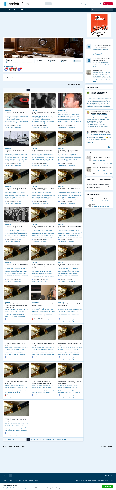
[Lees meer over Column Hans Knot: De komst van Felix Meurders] (43, 100)
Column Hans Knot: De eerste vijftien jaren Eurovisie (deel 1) (43, 189)
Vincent (62, 125)
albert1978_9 (97, 186)
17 (40, 90)
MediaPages (93, 187)
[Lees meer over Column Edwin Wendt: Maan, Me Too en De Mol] (16, 370)
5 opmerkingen (71, 203)
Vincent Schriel (62, 110)
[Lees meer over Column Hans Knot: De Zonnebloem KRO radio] (16, 408)
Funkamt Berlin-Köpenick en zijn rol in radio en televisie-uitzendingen (100, 112)
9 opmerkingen (44, 397)
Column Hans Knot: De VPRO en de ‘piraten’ (42, 151)
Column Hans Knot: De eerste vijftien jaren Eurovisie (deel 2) (16, 189)
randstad (103, 186)
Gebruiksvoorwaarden (41, 488)
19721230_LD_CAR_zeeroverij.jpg (102, 168)
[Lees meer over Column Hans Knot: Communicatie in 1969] (70, 252)
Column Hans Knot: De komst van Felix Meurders (43, 113)
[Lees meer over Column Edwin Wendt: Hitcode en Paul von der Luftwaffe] (43, 292)
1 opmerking (17, 241)
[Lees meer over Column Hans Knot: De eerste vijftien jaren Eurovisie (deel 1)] (43, 176)
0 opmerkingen (17, 127)
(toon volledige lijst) (105, 179)
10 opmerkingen (19, 397)
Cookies (31, 480)
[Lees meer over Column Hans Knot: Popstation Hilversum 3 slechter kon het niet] (43, 370)
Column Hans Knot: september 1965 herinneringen (69, 304)
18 (43, 90)
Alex (96, 160)
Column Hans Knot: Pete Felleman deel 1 (16, 265)
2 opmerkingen (17, 203)
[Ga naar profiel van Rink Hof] (88, 112)
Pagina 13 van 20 (61, 90)
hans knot (9, 125)
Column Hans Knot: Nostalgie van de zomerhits (16, 113)
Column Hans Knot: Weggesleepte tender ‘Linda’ (15, 151)
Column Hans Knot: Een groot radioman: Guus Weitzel (14, 227)
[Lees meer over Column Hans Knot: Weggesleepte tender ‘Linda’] (16, 138)
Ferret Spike (90, 186)
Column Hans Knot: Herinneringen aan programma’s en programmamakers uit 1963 (43, 265)
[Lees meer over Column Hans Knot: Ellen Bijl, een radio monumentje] (70, 370)
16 (37, 90)
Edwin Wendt (35, 302)
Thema (10, 480)
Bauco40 (99, 187)
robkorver (97, 80)
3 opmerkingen (71, 127)
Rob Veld (93, 95)
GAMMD (107, 184)
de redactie (36, 319)
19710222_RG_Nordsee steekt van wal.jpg (101, 158)
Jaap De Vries (98, 53)
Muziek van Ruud (98, 70)
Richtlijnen (59, 488)
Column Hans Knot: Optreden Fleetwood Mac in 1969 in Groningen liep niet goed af (16, 305)
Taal (5, 480)
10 (18, 90)
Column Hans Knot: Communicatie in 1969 (69, 265)
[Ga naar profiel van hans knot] (6, 69)
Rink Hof (93, 114)
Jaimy (93, 204)
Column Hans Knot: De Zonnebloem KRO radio (15, 420)
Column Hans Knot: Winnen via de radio (15, 344)
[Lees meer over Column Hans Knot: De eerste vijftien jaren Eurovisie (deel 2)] (16, 176)
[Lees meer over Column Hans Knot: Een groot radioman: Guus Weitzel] (16, 214)
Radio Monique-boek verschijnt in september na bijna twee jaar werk (100, 132)
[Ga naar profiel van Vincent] (14, 69)
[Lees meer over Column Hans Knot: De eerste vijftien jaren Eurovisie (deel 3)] (70, 138)
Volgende (48, 90)
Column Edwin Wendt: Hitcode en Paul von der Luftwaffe (43, 304)
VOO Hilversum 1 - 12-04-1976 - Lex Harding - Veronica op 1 (102, 46)
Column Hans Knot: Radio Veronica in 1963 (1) (69, 344)
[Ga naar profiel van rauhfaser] (19, 69)
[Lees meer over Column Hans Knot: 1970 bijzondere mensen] (70, 176)
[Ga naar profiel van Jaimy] (89, 205)
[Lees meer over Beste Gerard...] (70, 100)
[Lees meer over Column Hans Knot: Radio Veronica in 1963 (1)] (70, 332)
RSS (37, 480)
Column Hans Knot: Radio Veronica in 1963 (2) (43, 344)
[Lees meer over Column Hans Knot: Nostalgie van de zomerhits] (16, 100)
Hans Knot (8, 110)
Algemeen (29, 62)
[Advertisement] (43, 24)
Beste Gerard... (62, 112)
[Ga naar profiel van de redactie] (10, 69)
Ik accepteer (108, 486)
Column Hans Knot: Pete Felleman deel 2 (69, 227)
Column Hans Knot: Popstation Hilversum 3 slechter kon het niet (41, 382)
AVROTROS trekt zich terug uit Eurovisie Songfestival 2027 (99, 92)
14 (31, 90)
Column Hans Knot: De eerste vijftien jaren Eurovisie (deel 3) (69, 151)
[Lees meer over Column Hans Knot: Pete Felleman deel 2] (70, 214)
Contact (25, 480)
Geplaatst (100, 53)
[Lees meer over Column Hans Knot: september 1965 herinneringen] (70, 292)
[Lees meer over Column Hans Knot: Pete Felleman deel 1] (16, 252)
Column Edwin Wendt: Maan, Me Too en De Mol (16, 382)
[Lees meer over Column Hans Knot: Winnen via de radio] (16, 332)
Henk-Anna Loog (94, 134)
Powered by (105, 480)
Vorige (9, 90)
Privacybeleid (18, 480)
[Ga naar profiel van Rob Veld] (88, 92)
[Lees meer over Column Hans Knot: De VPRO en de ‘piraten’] (43, 138)
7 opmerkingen (44, 321)
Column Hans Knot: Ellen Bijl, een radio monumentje (69, 382)
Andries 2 (95, 184)
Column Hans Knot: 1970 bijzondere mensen (69, 189)
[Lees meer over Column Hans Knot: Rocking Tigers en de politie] (43, 214)
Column (8, 60)
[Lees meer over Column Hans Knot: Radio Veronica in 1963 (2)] (43, 332)
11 (21, 90)
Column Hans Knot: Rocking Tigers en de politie (43, 227)
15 (34, 90)
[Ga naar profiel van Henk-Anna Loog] (88, 132)
